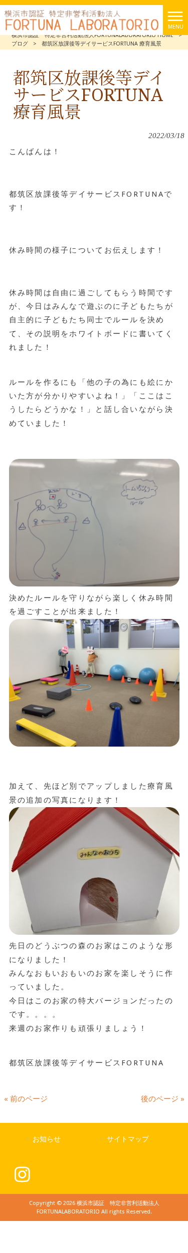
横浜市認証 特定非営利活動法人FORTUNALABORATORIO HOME (92, 35)
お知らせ (47, 1139)
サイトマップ (128, 1139)
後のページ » (162, 1098)
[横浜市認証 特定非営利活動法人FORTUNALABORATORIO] (81, 19)
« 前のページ (26, 1098)
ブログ (20, 44)
